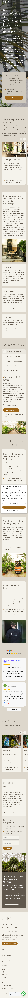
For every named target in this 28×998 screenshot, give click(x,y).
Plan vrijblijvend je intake (11, 410)
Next (24, 139)
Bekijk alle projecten (9, 960)
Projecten (4, 972)
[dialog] (14, 499)
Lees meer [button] (6, 700)
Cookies (7, 993)
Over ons (4, 969)
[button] (14, 511)
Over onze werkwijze (11, 405)
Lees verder (18, 500)
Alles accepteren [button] (14, 507)
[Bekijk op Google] (5, 685)
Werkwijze (4, 974)
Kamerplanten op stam (7, 988)
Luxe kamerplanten (7, 985)
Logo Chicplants (5, 2)
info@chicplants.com (16, 935)
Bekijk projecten (14, 97)
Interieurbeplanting (6, 955)
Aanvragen (7, 848)
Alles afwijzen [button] (14, 503)
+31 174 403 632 (12, 927)
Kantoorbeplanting (6, 953)
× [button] (25, 486)
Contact (4, 977)
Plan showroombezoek (12, 902)
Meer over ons (9, 810)
